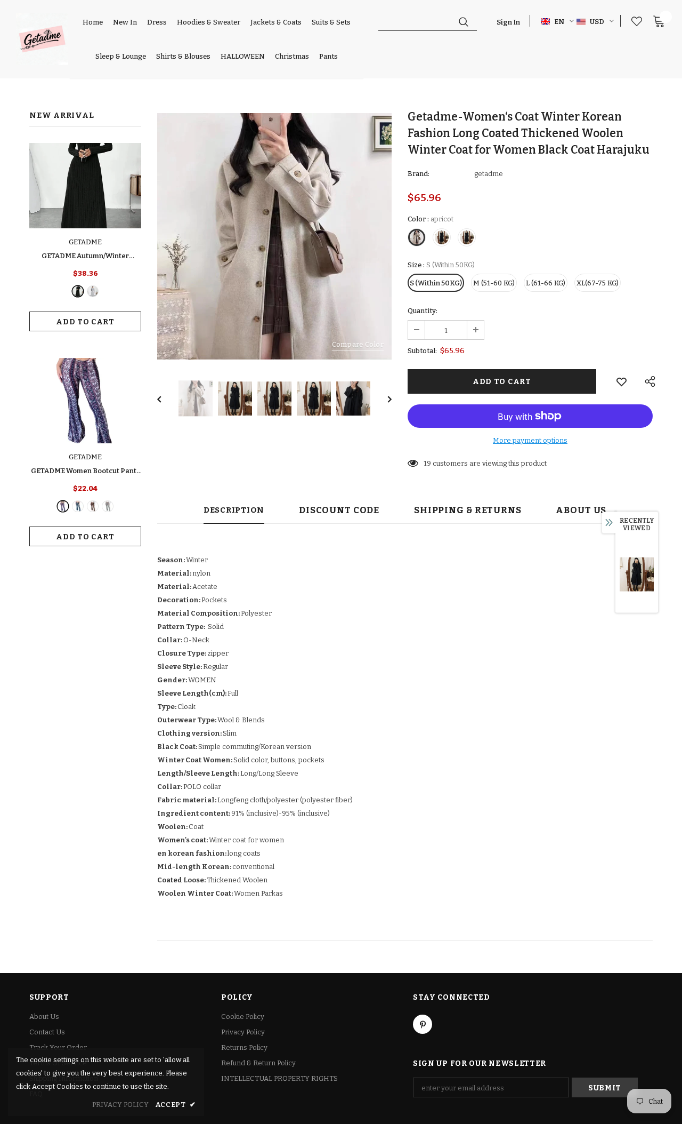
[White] (107, 506)
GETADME (85, 242)
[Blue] (77, 506)
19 (427, 463)
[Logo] (42, 39)
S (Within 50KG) (436, 283)
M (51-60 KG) (494, 283)
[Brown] (92, 506)
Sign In (508, 22)
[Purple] (63, 506)
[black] (77, 291)
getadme (488, 174)
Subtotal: (422, 351)
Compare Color (358, 344)
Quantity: (422, 311)
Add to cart (85, 321)
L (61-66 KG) (545, 283)
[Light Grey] (92, 291)
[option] (274, 236)
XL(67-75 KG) (598, 283)
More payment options (530, 440)
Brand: (418, 174)
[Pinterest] (422, 1024)
